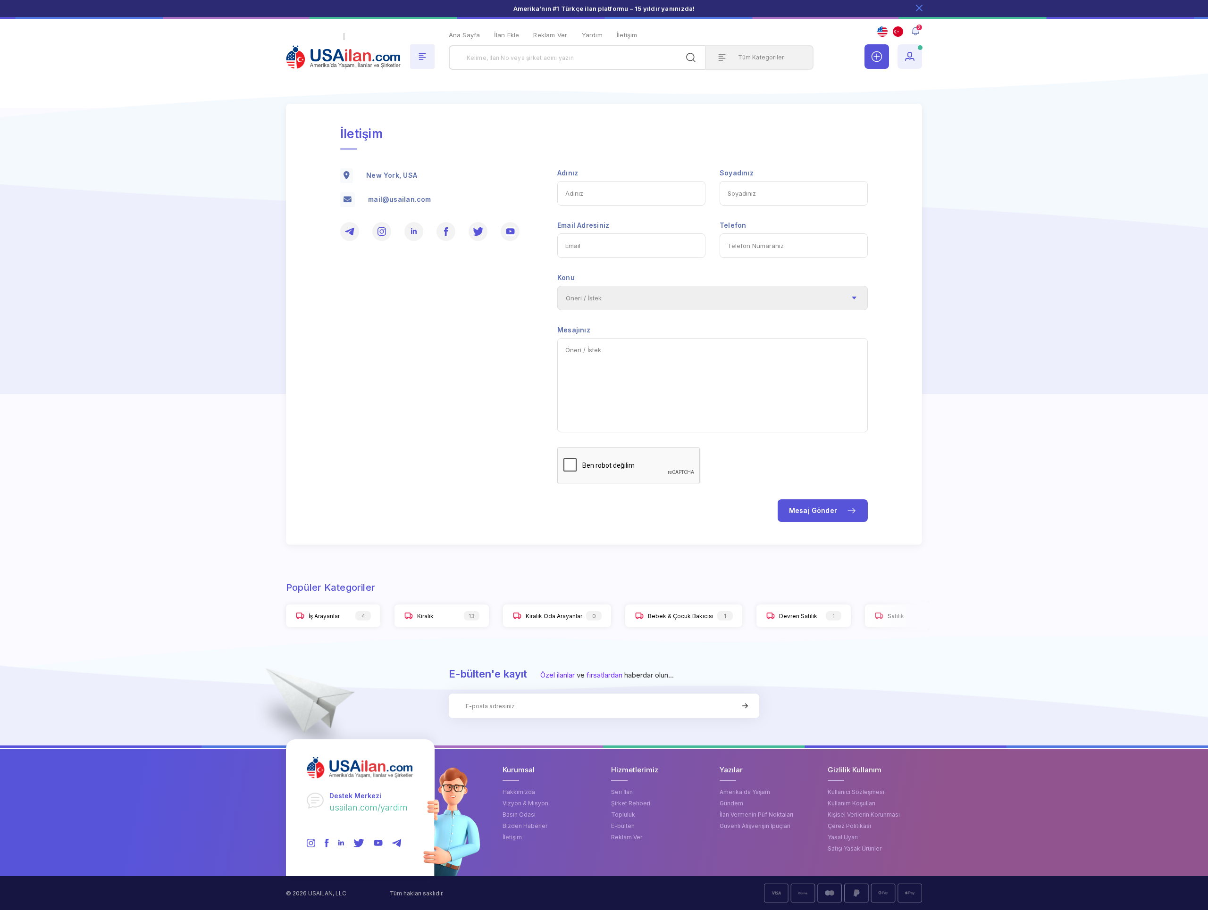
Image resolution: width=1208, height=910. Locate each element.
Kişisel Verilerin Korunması (864, 814)
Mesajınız (573, 330)
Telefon (733, 225)
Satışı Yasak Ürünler (854, 848)
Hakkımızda (519, 791)
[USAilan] (343, 51)
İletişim (627, 35)
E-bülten (623, 825)
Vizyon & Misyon (525, 803)
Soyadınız (737, 173)
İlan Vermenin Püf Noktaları (756, 814)
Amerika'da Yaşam (745, 791)
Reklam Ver (550, 35)
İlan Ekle (506, 35)
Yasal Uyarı (843, 837)
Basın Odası (519, 814)
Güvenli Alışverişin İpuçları (755, 825)
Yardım (592, 35)
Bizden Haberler (525, 825)
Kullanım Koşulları (851, 803)
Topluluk (623, 814)
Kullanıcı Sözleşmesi (856, 791)
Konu (566, 277)
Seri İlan (622, 791)
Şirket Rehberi (630, 803)
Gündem (731, 803)
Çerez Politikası (849, 825)
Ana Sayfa (464, 35)
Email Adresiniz (583, 225)
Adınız (567, 173)
